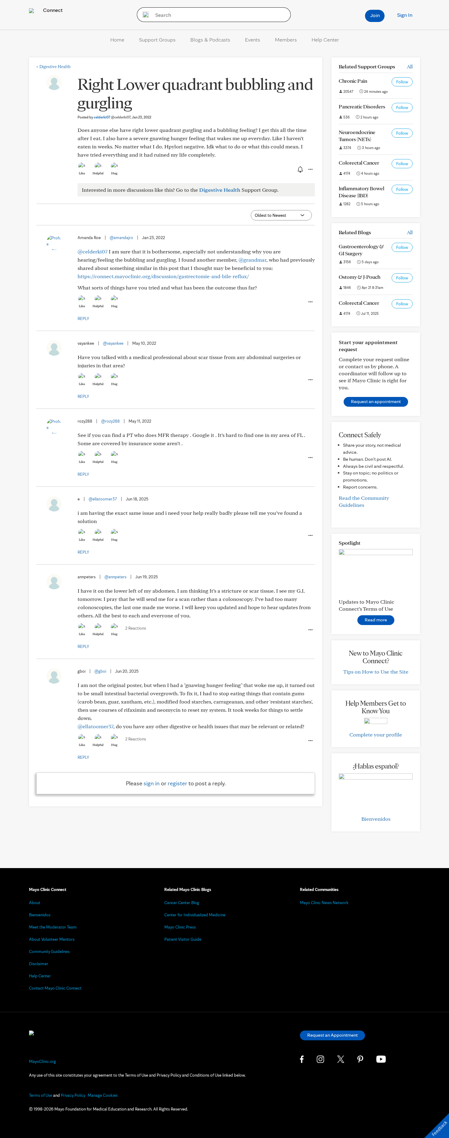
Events (252, 39)
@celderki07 (93, 251)
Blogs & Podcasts (210, 39)
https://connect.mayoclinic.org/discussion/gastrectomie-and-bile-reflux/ (163, 276)
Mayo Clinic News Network (324, 902)
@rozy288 (110, 421)
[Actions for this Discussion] (310, 169)
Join (375, 15)
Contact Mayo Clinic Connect (55, 988)
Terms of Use (40, 1095)
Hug (114, 173)
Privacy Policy (73, 1095)
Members (286, 39)
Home (117, 39)
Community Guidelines (49, 951)
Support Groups (157, 39)
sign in (152, 783)
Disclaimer (38, 963)
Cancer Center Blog (181, 902)
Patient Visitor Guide (182, 939)
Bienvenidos (375, 819)
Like (82, 173)
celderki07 (112, 117)
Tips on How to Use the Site (375, 671)
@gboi (100, 671)
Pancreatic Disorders (362, 106)
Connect (52, 10)
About (34, 902)
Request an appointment (376, 401)
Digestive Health (53, 66)
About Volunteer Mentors (52, 939)
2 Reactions (135, 628)
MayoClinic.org (42, 1061)
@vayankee (113, 343)
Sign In (404, 15)
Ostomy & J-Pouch (359, 277)
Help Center (325, 39)
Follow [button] (402, 81)
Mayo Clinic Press (180, 927)
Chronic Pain (353, 81)
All (410, 66)
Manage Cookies (103, 1095)
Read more (376, 620)
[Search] (144, 14)
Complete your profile (375, 734)
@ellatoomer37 (103, 498)
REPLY (83, 318)
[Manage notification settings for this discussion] (299, 169)
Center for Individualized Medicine (194, 914)
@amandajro (121, 237)
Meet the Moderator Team (53, 927)
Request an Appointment (332, 1035)
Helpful (98, 173)
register (177, 783)
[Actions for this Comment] (310, 302)
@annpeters (115, 576)
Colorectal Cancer (359, 162)
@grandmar (252, 259)
